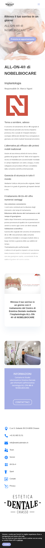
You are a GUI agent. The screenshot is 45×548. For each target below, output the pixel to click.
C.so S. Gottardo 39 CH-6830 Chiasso (24, 428)
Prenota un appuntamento (22, 39)
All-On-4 (13, 464)
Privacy (12, 486)
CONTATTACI (22, 402)
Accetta (6, 544)
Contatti (13, 479)
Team (12, 450)
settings (20, 540)
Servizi (12, 457)
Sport (12, 471)
